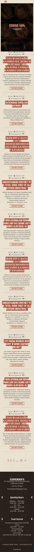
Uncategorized (16, 54)
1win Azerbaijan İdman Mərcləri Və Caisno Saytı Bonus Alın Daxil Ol (17, 223)
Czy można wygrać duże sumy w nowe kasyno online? (17, 343)
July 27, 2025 (20, 252)
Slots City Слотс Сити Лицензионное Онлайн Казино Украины (17, 143)
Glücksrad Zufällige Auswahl (17, 104)
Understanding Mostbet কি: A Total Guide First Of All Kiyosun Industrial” (17, 184)
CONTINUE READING (17, 88)
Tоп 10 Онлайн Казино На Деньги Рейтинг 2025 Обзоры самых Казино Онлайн (17, 64)
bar (11, 52)
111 (21, 460)
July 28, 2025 (20, 52)
